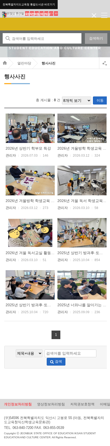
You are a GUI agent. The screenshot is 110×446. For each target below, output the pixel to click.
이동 (100, 100)
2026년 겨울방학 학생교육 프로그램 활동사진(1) (46, 201)
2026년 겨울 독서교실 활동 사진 (33, 253)
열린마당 (24, 63)
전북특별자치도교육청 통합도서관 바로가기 (29, 4)
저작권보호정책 (82, 404)
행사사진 (49, 63)
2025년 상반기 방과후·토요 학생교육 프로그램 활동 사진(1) (55, 305)
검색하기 (96, 38)
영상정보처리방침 (51, 404)
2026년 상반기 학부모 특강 (28, 148)
